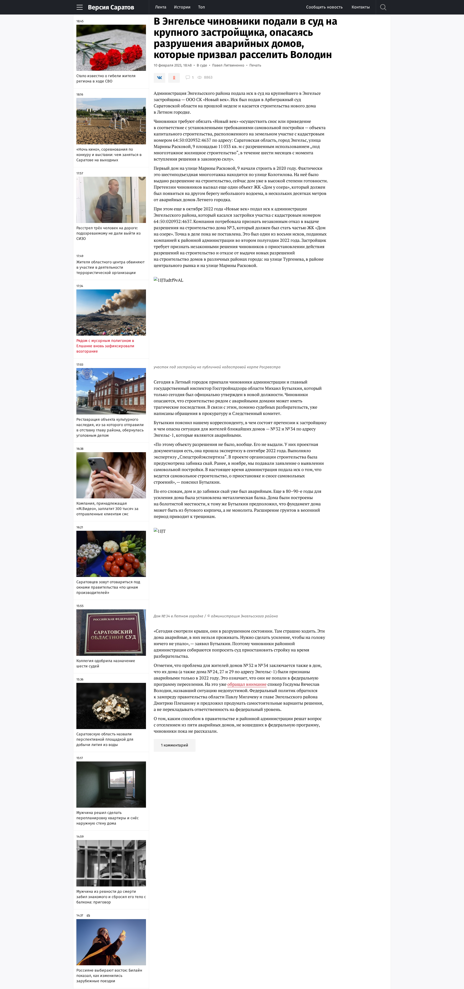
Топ (201, 7)
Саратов (111, 7)
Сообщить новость (324, 7)
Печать (255, 65)
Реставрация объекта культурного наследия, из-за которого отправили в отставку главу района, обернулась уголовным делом (110, 427)
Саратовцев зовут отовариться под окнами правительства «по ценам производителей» (108, 587)
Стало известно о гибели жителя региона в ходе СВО (106, 78)
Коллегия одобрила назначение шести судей (105, 663)
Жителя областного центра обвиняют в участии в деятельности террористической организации (110, 267)
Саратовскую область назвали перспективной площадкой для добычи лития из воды (104, 739)
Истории (182, 7)
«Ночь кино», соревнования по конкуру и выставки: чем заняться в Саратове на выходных (109, 154)
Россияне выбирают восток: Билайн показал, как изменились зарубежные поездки (109, 975)
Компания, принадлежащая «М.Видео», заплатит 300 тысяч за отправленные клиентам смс (107, 508)
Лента (160, 7)
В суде (202, 65)
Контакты (361, 7)
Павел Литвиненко (228, 65)
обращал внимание (247, 684)
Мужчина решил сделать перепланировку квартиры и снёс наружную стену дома (107, 818)
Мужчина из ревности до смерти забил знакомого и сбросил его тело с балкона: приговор (111, 896)
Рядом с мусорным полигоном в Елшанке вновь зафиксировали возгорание (105, 346)
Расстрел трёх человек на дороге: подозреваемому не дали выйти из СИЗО (108, 233)
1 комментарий (174, 745)
